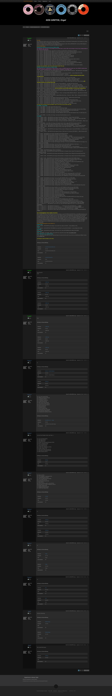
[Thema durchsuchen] (87, 31)
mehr (50, 1)
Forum (39, 1)
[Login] (88, 1)
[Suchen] (85, 1)
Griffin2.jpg (46, 655)
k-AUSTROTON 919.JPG (48, 257)
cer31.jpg (46, 496)
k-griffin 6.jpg (47, 326)
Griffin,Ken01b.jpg (47, 632)
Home (35, 1)
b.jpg (45, 587)
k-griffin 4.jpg (47, 347)
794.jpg (46, 553)
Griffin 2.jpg (46, 530)
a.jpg (45, 598)
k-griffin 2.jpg (47, 292)
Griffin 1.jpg (46, 381)
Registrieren (45, 1)
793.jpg (46, 564)
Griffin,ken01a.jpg (47, 621)
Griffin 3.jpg (46, 519)
